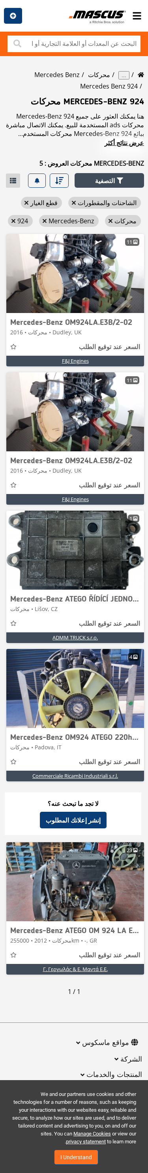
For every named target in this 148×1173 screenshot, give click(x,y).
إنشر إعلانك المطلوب (73, 820)
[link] (75, 273)
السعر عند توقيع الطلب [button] (109, 347)
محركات (99, 74)
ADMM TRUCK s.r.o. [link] (75, 637)
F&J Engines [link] (75, 360)
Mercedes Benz (57, 74)
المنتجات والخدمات (114, 1075)
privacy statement (86, 1142)
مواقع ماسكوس (105, 1043)
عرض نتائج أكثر (124, 142)
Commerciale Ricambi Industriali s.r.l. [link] (75, 775)
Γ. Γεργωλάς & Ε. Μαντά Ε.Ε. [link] (75, 969)
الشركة (131, 1059)
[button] (109, 180)
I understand (76, 1157)
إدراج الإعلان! (13, 16)
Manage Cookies (92, 1134)
